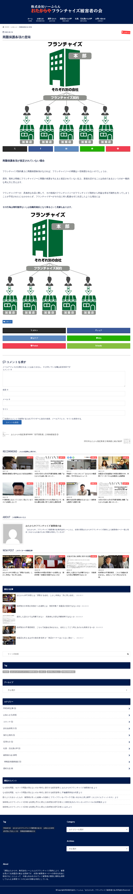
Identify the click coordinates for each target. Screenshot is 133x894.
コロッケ (8, 722)
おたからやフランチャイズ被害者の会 (24, 672)
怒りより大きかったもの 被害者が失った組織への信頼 (25, 797)
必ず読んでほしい (54, 672)
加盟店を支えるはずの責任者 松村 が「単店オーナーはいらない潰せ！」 (50, 638)
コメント (7, 370)
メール (6, 399)
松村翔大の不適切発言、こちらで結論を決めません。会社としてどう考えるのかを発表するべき (60, 627)
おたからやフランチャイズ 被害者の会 (43, 525)
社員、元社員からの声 (83, 20)
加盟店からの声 (66, 20)
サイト (5, 409)
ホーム (30, 20)
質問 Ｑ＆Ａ (52, 20)
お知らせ (40, 20)
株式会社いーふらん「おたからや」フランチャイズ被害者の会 (91, 890)
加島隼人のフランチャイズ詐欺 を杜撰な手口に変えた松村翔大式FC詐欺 (32, 802)
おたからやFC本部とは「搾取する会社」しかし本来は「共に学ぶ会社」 (50, 595)
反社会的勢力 (10, 728)
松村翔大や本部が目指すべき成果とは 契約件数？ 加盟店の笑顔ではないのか (53, 606)
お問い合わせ (100, 20)
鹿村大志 (8, 768)
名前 (5, 390)
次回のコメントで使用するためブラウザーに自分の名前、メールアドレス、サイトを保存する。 (44, 419)
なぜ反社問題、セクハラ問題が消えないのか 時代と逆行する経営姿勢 (31, 787)
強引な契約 (9, 735)
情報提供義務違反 (68, 672)
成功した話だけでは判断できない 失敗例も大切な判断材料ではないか (50, 616)
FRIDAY (5, 672)
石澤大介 (8, 742)
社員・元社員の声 (11, 748)
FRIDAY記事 (9, 708)
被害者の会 (10, 755)
